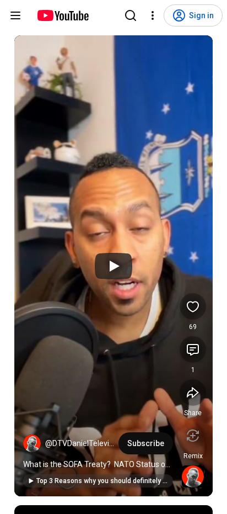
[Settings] (152, 15)
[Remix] (193, 435)
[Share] (193, 392)
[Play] (113, 266)
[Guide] (15, 15)
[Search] (130, 15)
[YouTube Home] (62, 15)
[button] (32, 443)
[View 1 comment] (193, 349)
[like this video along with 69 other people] (193, 306)
